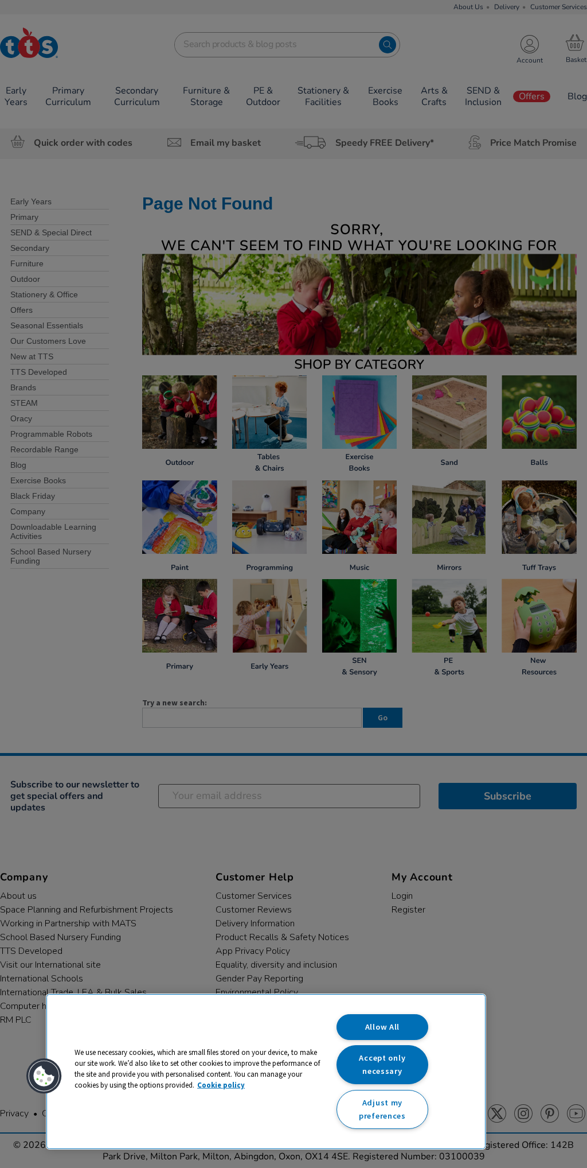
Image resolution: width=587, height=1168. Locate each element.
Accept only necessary (382, 1064)
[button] (44, 1076)
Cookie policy (221, 1084)
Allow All (382, 1027)
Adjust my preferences (382, 1109)
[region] (266, 1072)
